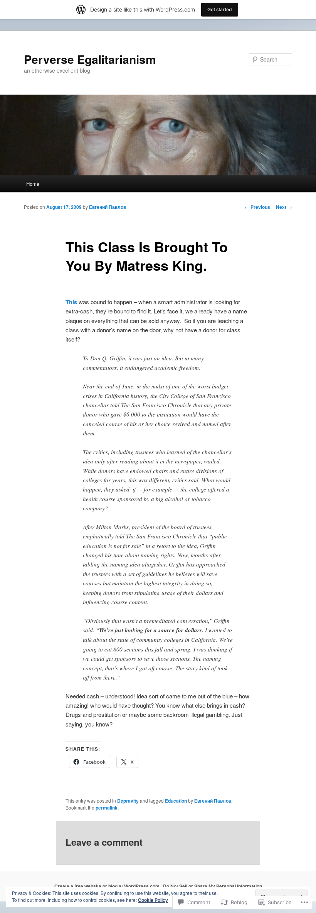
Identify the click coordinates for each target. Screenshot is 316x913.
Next (284, 206)
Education (176, 800)
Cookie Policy (153, 899)
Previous (257, 206)
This (71, 302)
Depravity (128, 800)
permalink (107, 807)
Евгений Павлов (107, 206)
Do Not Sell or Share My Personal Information (212, 886)
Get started (219, 9)
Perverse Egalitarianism (90, 59)
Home (32, 183)
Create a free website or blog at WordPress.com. (107, 886)
